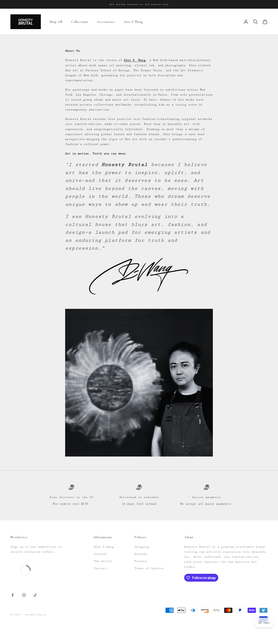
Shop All (56, 22)
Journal (100, 554)
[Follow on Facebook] (12, 595)
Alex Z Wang (132, 22)
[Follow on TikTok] (35, 595)
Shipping (141, 547)
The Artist (103, 561)
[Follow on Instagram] (24, 595)
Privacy (140, 561)
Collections (79, 22)
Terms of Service (148, 568)
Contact (100, 568)
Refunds (140, 554)
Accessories (106, 22)
